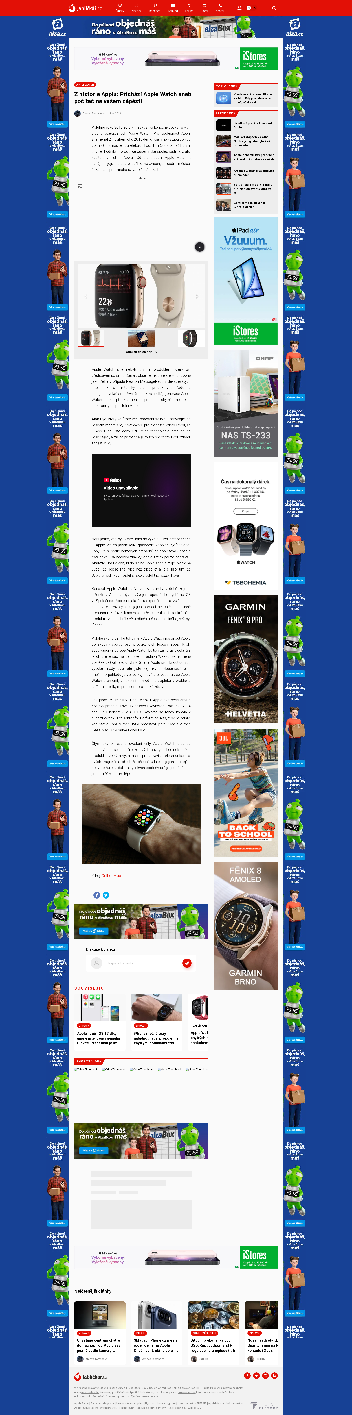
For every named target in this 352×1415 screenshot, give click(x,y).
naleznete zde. (90, 1392)
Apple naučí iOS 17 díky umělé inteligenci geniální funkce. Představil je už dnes (98, 1038)
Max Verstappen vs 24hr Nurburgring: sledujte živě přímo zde (252, 141)
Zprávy (84, 1025)
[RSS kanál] (274, 1375)
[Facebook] (247, 1375)
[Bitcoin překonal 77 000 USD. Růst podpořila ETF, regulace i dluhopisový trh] (213, 1315)
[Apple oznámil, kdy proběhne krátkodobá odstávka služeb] (223, 157)
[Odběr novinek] (239, 8)
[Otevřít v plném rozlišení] (141, 824)
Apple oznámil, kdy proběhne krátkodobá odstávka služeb (254, 157)
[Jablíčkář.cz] (85, 8)
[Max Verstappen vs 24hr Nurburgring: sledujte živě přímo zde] (223, 141)
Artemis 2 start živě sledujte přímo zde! (254, 173)
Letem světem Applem (130, 1403)
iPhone (140, 1333)
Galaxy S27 (194, 1407)
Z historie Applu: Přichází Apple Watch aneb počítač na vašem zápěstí (132, 98)
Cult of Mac (111, 875)
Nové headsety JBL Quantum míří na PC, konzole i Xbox (264, 1345)
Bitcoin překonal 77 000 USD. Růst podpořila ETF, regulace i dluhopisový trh (213, 1345)
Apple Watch (85, 84)
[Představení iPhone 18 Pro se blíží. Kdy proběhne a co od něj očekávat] (223, 98)
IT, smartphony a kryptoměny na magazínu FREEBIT (175, 1403)
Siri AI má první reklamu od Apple (253, 125)
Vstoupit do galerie (139, 352)
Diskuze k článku (100, 949)
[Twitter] (256, 1375)
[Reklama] (57, 27)
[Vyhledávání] (274, 8)
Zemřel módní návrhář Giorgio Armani (249, 205)
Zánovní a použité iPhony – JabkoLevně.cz (161, 1407)
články (92, 1291)
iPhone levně (126, 1407)
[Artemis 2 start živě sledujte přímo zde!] (223, 173)
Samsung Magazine (103, 1403)
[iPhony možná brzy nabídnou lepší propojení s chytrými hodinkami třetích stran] (156, 1007)
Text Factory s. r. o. (119, 1387)
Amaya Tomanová (93, 113)
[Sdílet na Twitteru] (105, 894)
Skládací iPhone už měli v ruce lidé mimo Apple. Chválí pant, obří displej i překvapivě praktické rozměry (155, 1345)
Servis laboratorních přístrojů (100, 1407)
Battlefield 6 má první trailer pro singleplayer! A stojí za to (254, 189)
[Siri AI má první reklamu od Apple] (223, 125)
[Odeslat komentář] (187, 963)
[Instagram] (265, 1375)
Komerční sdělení (204, 1333)
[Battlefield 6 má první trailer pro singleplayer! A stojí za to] (223, 189)
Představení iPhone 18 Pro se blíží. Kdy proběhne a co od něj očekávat (253, 98)
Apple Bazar (81, 1403)
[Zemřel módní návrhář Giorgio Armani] (223, 205)
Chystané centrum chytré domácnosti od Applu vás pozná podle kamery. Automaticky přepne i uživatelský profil (99, 1345)
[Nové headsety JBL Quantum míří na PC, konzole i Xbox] (270, 1315)
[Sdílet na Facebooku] (96, 894)
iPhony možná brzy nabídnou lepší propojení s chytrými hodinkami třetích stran (156, 1038)
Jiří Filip (203, 1358)
